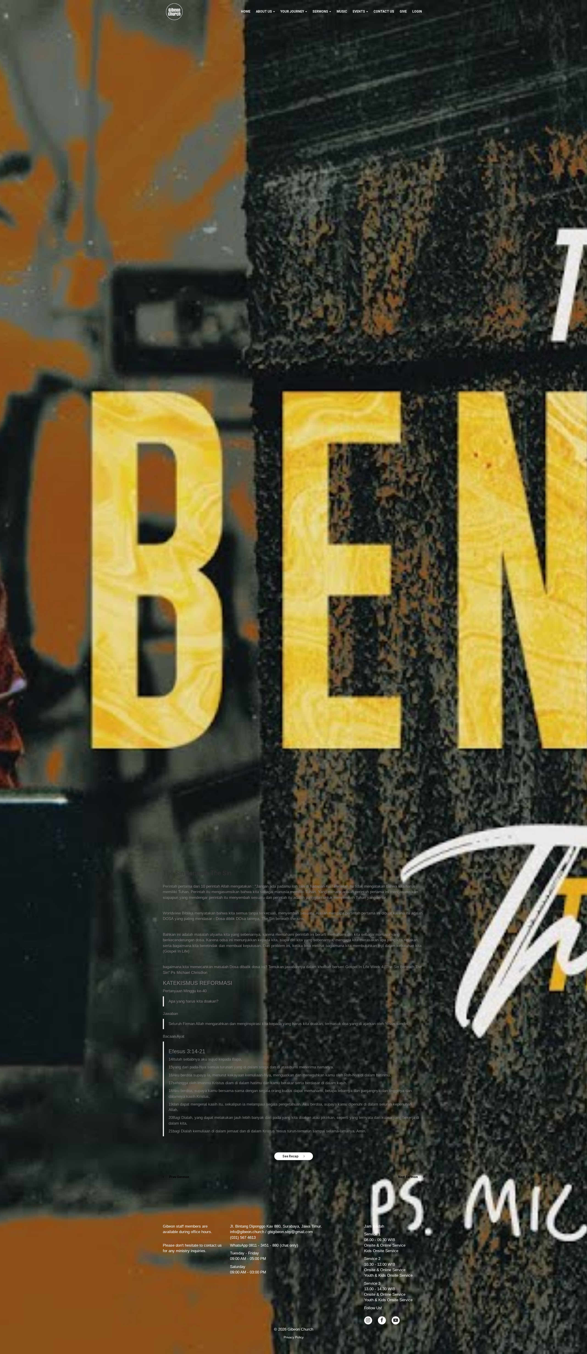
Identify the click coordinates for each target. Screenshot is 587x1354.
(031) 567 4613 (243, 1237)
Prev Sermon (179, 1177)
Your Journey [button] (292, 11)
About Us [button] (264, 11)
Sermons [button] (321, 11)
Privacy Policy (294, 1337)
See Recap (290, 1156)
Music (342, 11)
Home (245, 11)
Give (403, 11)
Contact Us (384, 11)
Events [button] (359, 11)
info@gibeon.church (247, 1232)
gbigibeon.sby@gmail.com (290, 1232)
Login (417, 11)
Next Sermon (408, 1177)
